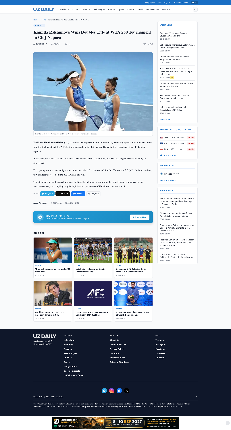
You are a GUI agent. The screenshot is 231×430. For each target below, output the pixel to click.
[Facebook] (119, 390)
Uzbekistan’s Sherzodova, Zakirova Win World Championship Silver (177, 46)
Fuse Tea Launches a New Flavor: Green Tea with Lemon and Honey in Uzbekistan (176, 71)
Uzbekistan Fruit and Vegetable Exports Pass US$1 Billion (174, 108)
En (193, 2)
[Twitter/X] (126, 390)
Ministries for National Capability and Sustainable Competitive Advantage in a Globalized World (177, 201)
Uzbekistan (64, 9)
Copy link (95, 193)
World (140, 9)
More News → (166, 119)
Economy (76, 9)
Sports (121, 9)
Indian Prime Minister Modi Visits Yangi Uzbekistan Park (175, 58)
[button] (195, 9)
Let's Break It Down (180, 2)
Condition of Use (118, 344)
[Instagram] (111, 390)
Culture (111, 9)
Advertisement (117, 357)
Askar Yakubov (40, 44)
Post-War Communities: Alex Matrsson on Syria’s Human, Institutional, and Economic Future (177, 242)
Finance (86, 9)
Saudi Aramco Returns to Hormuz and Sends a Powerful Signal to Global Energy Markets (177, 228)
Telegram (48, 193)
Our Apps (114, 353)
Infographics (150, 2)
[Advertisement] (115, 423)
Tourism (130, 9)
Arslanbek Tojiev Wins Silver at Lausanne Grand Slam (173, 34)
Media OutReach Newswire (158, 9)
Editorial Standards (119, 362)
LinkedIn (159, 357)
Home (35, 20)
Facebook (79, 193)
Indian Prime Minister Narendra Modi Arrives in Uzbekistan (177, 85)
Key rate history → (168, 180)
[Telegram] (104, 390)
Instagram (160, 344)
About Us (114, 340)
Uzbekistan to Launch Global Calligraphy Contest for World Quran (176, 256)
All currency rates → (169, 155)
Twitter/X (64, 193)
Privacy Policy (117, 349)
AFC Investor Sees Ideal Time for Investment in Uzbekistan (174, 96)
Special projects (164, 2)
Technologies (99, 9)
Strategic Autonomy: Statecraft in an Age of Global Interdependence (176, 214)
